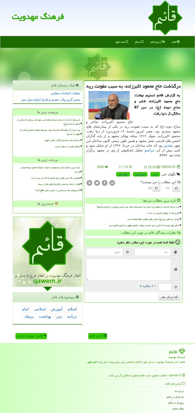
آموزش (57, 309)
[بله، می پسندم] (176, 188)
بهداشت (45, 316)
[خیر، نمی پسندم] (156, 188)
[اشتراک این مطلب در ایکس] (97, 182)
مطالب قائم (178, 408)
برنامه (72, 316)
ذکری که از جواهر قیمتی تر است (163, 213)
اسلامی (40, 309)
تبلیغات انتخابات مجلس (65, 93)
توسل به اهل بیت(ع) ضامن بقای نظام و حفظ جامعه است (153, 219)
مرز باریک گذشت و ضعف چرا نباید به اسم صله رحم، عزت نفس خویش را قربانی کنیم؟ (138, 206)
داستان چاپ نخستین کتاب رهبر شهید (62, 140)
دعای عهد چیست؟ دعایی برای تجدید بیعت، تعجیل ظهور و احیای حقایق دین (144, 225)
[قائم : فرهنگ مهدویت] (165, 17)
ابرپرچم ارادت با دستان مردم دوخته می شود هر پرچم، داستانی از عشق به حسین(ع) (48, 121)
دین (155, 174)
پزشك (29, 316)
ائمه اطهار (120, 41)
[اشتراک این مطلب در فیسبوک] (104, 182)
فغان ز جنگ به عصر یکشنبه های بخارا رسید (59, 184)
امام (25, 309)
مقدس (168, 145)
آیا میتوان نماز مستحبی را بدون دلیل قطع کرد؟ (57, 190)
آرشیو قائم (156, 41)
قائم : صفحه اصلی (30, 336)
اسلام (138, 41)
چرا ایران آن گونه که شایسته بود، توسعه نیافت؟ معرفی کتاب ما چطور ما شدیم (50, 132)
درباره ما (179, 391)
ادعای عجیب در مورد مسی (67, 146)
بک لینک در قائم (175, 396)
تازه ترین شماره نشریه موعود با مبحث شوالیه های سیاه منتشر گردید (50, 169)
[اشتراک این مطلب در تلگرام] (112, 182)
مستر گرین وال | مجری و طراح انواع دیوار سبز (50, 99)
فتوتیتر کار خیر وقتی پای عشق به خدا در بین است (55, 178)
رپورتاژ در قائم (176, 402)
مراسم (149, 150)
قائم (174, 41)
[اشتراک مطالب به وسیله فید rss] (89, 182)
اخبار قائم (96, 336)
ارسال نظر (168, 297)
